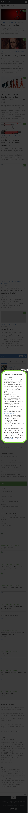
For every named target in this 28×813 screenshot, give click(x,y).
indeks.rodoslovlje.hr (9, 413)
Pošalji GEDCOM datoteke (11, 439)
